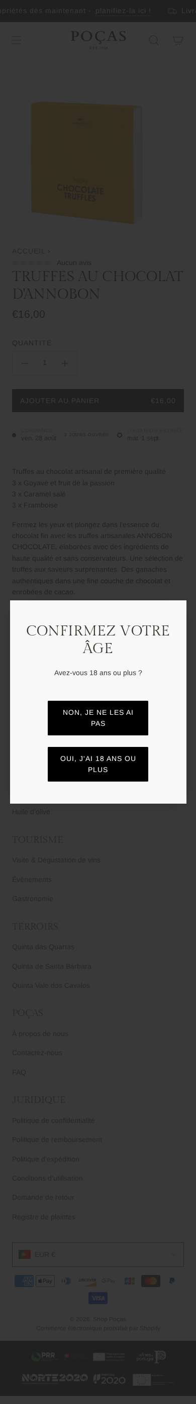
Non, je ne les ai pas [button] (98, 717)
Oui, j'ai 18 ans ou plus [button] (98, 764)
